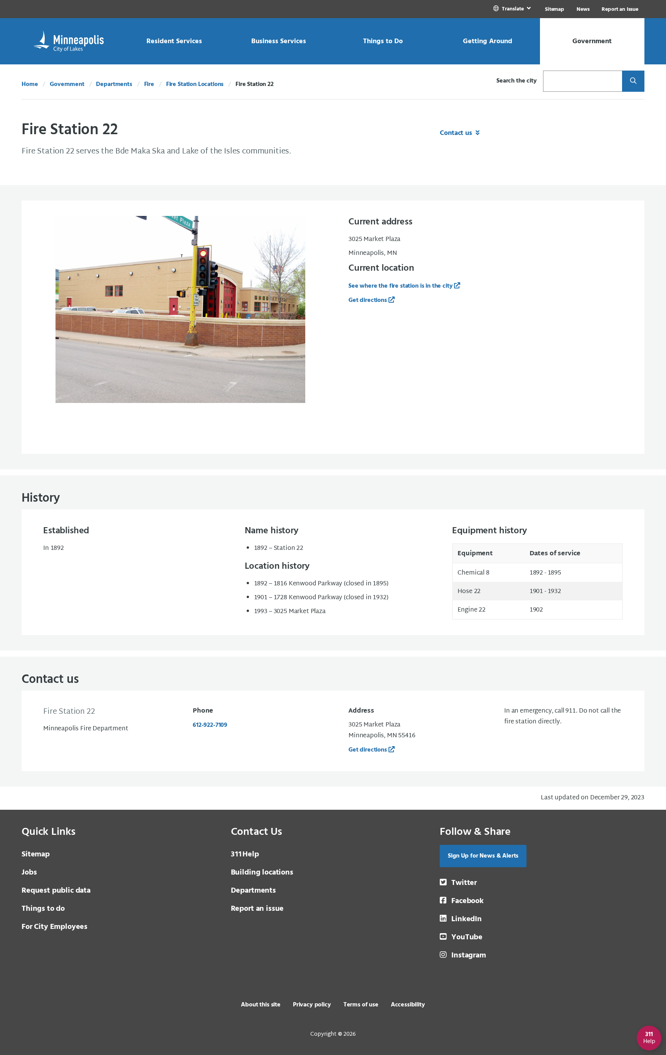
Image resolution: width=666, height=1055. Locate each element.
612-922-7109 (210, 725)
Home (30, 84)
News (583, 9)
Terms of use (360, 1005)
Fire (149, 84)
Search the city (516, 81)
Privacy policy (312, 1005)
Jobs (29, 872)
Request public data (56, 891)
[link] (513, 9)
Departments (114, 84)
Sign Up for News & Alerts (483, 856)
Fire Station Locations (195, 84)
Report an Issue (620, 9)
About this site (261, 1005)
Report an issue (257, 909)
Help (245, 854)
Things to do (43, 909)
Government (67, 84)
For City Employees (54, 927)
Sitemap (554, 9)
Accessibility (408, 1005)
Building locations (262, 872)
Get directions (367, 750)
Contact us (457, 133)
